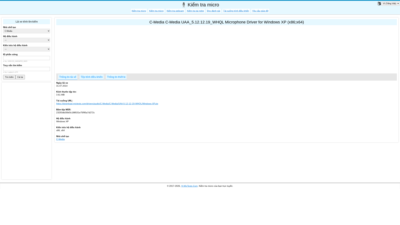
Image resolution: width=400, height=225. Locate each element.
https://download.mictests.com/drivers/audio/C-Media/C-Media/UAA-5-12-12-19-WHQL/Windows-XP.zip (107, 103)
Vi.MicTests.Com (189, 186)
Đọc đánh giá (213, 11)
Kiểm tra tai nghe (195, 11)
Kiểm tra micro (139, 11)
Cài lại (20, 77)
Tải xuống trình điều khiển (236, 11)
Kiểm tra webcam (175, 11)
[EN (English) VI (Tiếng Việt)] (387, 3)
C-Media (60, 139)
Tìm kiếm (9, 77)
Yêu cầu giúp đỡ (260, 11)
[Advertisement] (150, 48)
